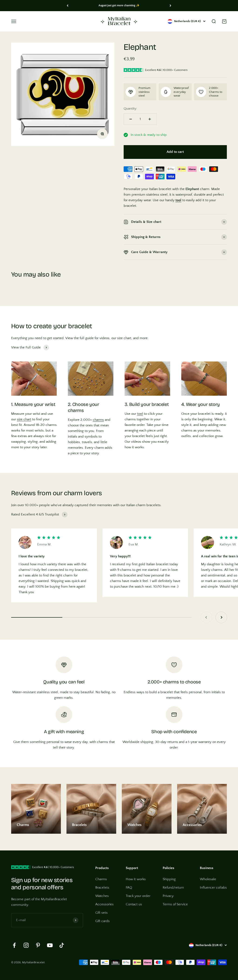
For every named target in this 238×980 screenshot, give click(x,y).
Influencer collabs (213, 888)
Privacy (168, 896)
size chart (24, 419)
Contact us (134, 904)
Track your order (138, 896)
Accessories (104, 904)
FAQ (129, 888)
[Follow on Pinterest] (38, 945)
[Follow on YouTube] (50, 945)
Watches (102, 896)
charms (98, 420)
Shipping (169, 879)
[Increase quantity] (149, 119)
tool (140, 414)
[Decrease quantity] (130, 119)
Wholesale (208, 879)
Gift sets (101, 913)
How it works (136, 879)
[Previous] (67, 5)
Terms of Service (175, 904)
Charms (101, 879)
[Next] (170, 5)
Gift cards (102, 921)
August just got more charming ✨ (119, 5)
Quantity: (130, 108)
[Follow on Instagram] (26, 945)
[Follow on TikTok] (62, 945)
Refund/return (173, 888)
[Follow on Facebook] (14, 945)
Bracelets (102, 888)
